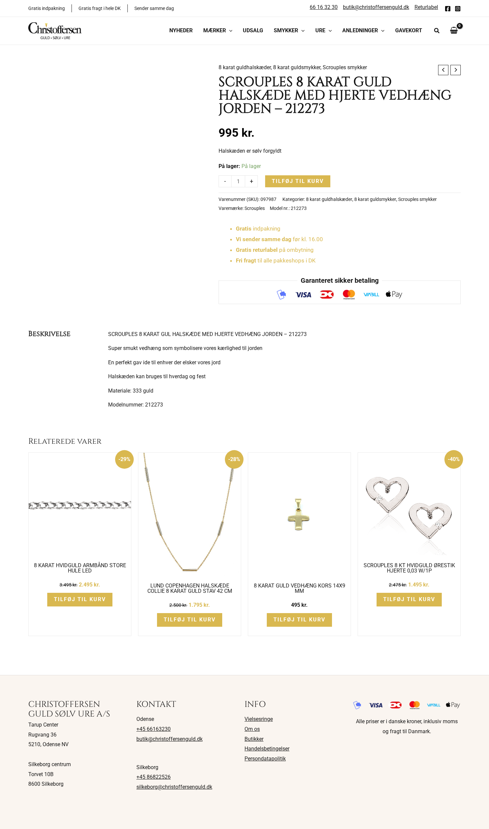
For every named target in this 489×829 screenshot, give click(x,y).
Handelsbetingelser (266, 749)
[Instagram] (458, 9)
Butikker (253, 739)
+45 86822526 (153, 777)
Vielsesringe (258, 719)
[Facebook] (448, 9)
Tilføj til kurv (298, 181)
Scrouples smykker (345, 67)
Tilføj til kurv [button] (80, 599)
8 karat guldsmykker (296, 67)
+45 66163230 (153, 729)
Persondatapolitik (265, 758)
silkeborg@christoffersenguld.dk (174, 787)
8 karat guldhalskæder (245, 67)
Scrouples (254, 208)
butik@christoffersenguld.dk (169, 739)
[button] (229, 30)
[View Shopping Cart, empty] (454, 30)
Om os (252, 729)
